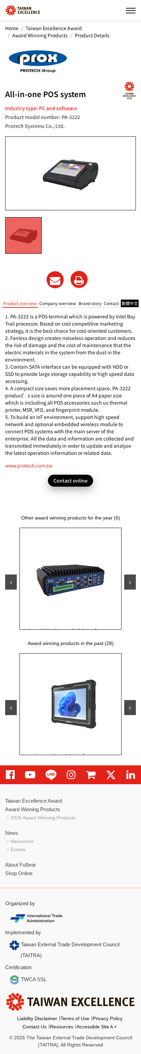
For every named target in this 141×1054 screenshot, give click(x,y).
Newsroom (22, 841)
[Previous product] (11, 582)
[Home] (23, 10)
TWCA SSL (33, 979)
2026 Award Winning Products (43, 817)
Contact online (70, 480)
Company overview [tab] (57, 303)
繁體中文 (129, 303)
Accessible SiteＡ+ (97, 1026)
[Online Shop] (90, 774)
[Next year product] (130, 707)
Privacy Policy (108, 1018)
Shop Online (19, 873)
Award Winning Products (40, 35)
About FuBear (20, 864)
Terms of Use (75, 1018)
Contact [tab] (111, 303)
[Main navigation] (131, 10)
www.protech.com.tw (28, 465)
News (11, 832)
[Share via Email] (55, 279)
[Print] (79, 279)
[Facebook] (10, 774)
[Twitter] (111, 774)
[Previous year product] (11, 707)
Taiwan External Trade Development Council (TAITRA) (69, 949)
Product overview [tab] (20, 303)
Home (11, 28)
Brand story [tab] (90, 303)
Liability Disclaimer (37, 1018)
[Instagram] (71, 774)
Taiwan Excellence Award (54, 28)
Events (18, 849)
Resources (61, 1026)
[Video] (30, 774)
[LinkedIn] (130, 774)
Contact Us (35, 1026)
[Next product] (130, 582)
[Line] (51, 774)
